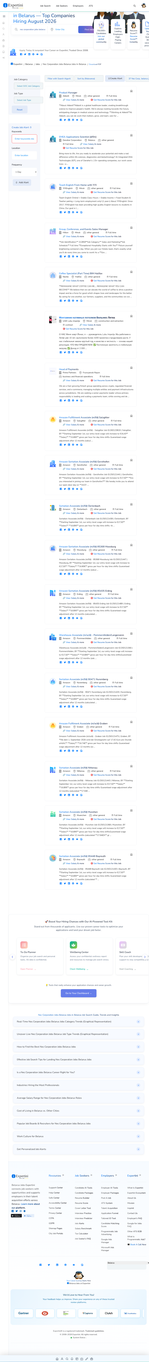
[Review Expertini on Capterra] (87, 1313)
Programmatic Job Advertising (109, 1233)
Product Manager (68, 92)
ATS (91, 5)
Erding (80, 594)
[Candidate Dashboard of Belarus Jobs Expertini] (62, 1358)
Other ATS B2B (134, 1231)
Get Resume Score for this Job (107, 99)
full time (106, 376)
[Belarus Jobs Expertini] (16, 5)
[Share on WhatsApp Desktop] (41, 54)
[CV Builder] (4, 46)
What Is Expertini (135, 1187)
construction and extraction (110, 321)
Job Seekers (62, 5)
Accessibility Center (58, 1203)
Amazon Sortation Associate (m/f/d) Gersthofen (84, 461)
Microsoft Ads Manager (107, 1249)
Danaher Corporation (72, 140)
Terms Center (55, 1208)
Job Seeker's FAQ (83, 1238)
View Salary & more (75, 99)
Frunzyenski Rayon (91, 372)
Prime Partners (69, 372)
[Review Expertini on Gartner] (23, 1313)
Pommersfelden (84, 638)
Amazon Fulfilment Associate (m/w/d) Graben (83, 723)
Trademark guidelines (94, 1331)
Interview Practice (83, 1213)
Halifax (78, 276)
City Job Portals (56, 1233)
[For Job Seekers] (4, 34)
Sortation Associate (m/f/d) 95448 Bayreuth (82, 856)
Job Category (21, 79)
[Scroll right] (145, 957)
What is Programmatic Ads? (136, 1238)
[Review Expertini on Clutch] (108, 1313)
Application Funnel (109, 1213)
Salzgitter (81, 420)
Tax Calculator (81, 1233)
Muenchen (81, 815)
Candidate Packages (84, 1193)
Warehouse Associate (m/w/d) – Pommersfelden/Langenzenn (91, 635)
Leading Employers (118, 33)
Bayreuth (81, 859)
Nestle (66, 276)
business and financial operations (78, 376)
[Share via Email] (37, 54)
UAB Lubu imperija (71, 321)
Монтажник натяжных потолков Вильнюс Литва (87, 317)
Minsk (78, 96)
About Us (131, 1198)
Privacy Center (55, 1213)
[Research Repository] (4, 52)
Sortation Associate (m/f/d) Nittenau (78, 767)
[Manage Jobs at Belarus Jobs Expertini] (91, 1358)
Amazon (66, 420)
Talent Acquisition (109, 1208)
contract (69, 325)
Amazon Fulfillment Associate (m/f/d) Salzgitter (84, 417)
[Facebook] (13, 1211)
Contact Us (132, 1213)
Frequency (17, 164)
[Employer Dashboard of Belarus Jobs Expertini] (77, 1358)
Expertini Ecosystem (136, 1193)
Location (16, 148)
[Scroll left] (12, 957)
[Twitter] (17, 1211)
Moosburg (81, 550)
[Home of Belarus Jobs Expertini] (57, 1358)
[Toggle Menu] (4, 16)
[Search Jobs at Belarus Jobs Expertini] (67, 1358)
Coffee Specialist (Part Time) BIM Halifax (80, 273)
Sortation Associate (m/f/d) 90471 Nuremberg (83, 679)
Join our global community (101, 39)
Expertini (133, 1175)
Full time (113, 96)
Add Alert (23, 182)
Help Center (54, 1192)
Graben (80, 726)
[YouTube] (24, 1211)
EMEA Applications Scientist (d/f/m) (77, 136)
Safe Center (54, 1197)
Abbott (66, 96)
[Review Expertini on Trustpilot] (66, 1313)
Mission (130, 1203)
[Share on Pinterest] (33, 54)
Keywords (17, 131)
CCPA (51, 1218)
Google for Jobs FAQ (134, 1225)
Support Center (56, 1187)
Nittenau (81, 771)
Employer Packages (110, 1193)
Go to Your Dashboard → (78, 993)
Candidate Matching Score (110, 1225)
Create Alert (116, 78)
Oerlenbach (82, 509)
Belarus (91, 140)
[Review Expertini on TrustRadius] (130, 1313)
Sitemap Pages (55, 1228)
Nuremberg (82, 682)
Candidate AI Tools (83, 1187)
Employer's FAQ (134, 1218)
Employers (78, 5)
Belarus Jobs (74, 1283)
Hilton (65, 232)
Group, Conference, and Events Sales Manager (83, 229)
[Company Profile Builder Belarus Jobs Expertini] (82, 1358)
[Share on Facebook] (21, 54)
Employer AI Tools (109, 1187)
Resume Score (81, 1203)
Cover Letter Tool (83, 1208)
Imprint (130, 1208)
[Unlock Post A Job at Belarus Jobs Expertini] (86, 1358)
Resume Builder (82, 1198)
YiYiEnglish (68, 188)
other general (94, 96)
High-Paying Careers (118, 40)
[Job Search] (134, 6)
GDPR (51, 1223)
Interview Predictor (83, 1218)
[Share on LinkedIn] (29, 54)
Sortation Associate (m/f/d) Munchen (78, 812)
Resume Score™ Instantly (134, 39)
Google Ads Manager (106, 1241)
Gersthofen (82, 465)
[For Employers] (4, 40)
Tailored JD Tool (108, 1218)
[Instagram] (20, 1211)
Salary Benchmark (83, 1228)
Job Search (45, 5)
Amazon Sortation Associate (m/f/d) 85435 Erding (85, 590)
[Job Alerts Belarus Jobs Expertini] (72, 1358)
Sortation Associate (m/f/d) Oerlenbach (79, 506)
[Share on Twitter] (25, 54)
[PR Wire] (4, 57)
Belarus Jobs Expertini (23, 1185)
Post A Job (106, 1198)
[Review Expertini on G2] (45, 1313)
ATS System (106, 1203)
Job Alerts (79, 1223)
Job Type (18, 93)
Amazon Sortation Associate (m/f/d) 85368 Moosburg (87, 546)
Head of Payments (69, 369)
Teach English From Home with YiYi (78, 185)
